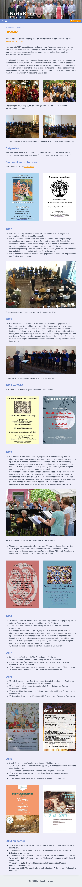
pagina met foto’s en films (16, 41)
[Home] (6, 27)
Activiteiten (29, 166)
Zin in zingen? (75, 21)
